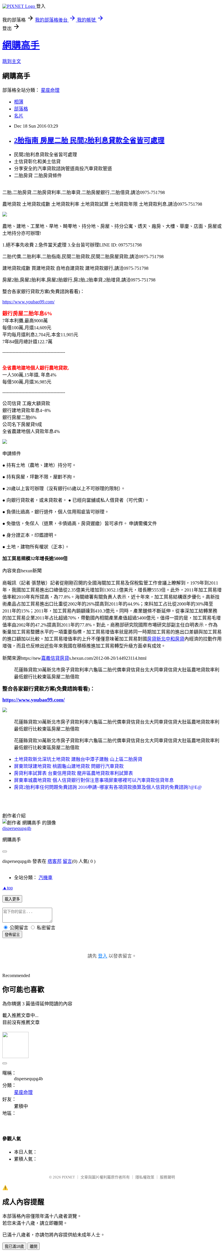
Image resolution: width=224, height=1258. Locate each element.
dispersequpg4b (16, 828)
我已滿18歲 (14, 1246)
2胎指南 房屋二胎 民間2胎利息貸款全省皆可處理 (89, 140)
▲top (7, 887)
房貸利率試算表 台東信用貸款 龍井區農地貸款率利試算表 (73, 773)
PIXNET (68, 1177)
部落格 (21, 108)
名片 (18, 115)
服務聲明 (167, 1177)
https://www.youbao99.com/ (28, 301)
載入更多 (12, 899)
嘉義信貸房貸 (55, 658)
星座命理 (50, 90)
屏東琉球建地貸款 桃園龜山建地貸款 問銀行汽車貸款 (69, 766)
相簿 (18, 101)
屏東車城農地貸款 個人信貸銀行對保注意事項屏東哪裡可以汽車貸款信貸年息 (94, 780)
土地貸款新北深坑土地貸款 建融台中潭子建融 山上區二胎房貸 (78, 759)
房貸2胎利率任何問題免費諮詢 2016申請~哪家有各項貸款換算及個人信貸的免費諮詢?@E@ (108, 787)
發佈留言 (12, 934)
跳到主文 (11, 61)
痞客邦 (55, 861)
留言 (67, 861)
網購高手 (21, 45)
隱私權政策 (144, 1177)
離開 (33, 1246)
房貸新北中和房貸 (165, 638)
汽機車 (45, 877)
